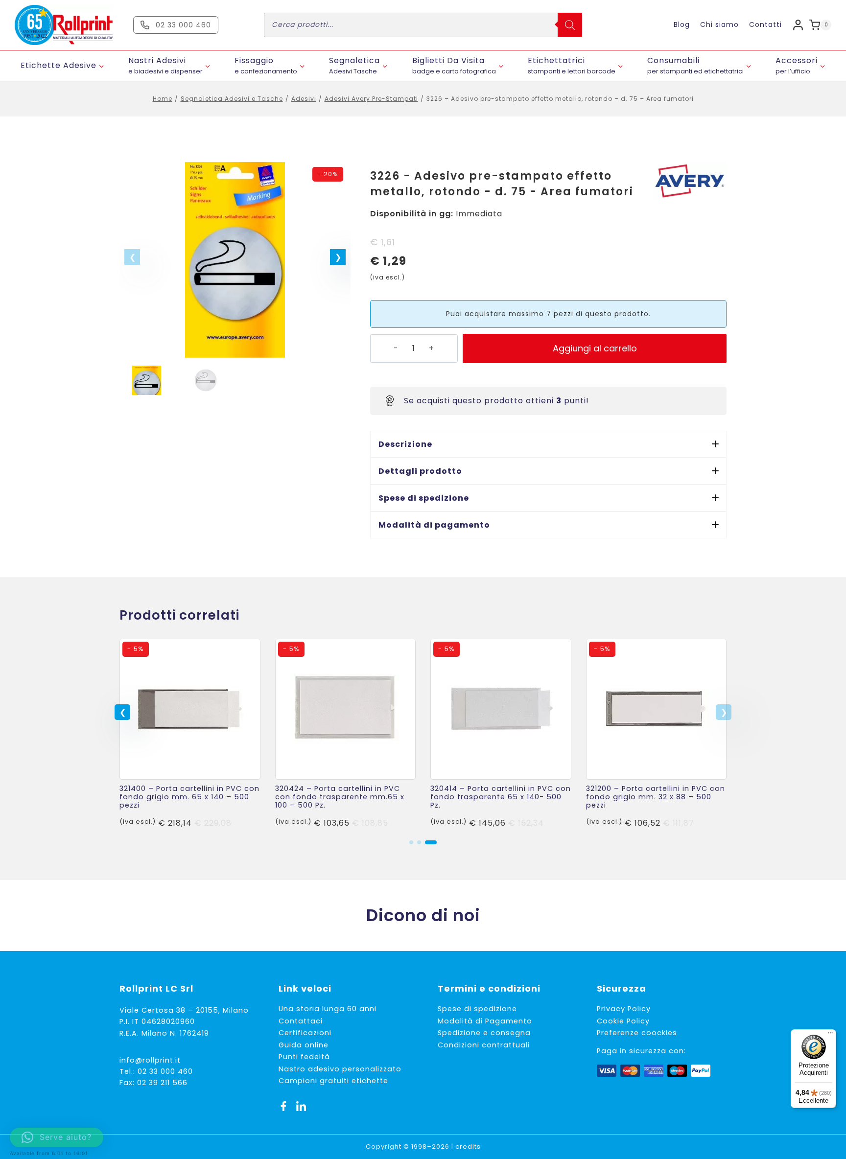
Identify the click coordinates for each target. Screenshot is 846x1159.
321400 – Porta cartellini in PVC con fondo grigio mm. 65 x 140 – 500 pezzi (189, 797)
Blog (682, 24)
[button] (338, 257)
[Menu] (830, 1035)
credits (468, 1146)
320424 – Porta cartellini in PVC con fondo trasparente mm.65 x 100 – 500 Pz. (339, 797)
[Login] (798, 25)
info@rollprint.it (150, 1060)
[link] (189, 734)
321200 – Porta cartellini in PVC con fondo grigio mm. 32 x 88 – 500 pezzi (655, 797)
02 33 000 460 (165, 1071)
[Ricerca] (570, 25)
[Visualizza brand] (690, 181)
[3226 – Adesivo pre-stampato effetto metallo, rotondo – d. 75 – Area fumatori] (235, 260)
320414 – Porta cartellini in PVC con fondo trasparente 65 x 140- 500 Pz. (500, 797)
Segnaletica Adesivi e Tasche (232, 98)
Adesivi (303, 98)
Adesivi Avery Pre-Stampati (371, 98)
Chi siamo (719, 24)
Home (162, 98)
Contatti (765, 24)
